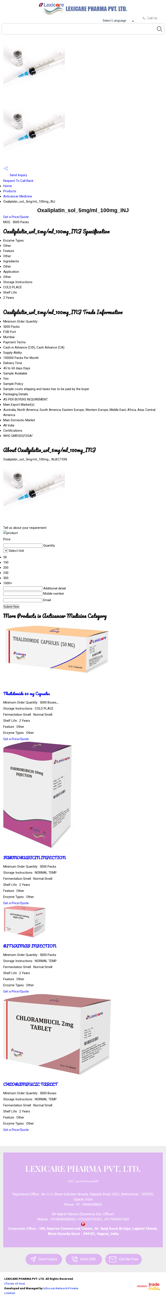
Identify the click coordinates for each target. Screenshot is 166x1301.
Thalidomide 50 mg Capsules (26, 693)
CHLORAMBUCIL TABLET (30, 1084)
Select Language (114, 21)
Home (7, 186)
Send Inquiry (18, 175)
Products (9, 191)
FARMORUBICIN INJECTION (34, 857)
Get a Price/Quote (16, 217)
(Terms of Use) (14, 1283)
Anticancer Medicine (17, 196)
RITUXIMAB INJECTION (29, 946)
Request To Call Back (18, 181)
